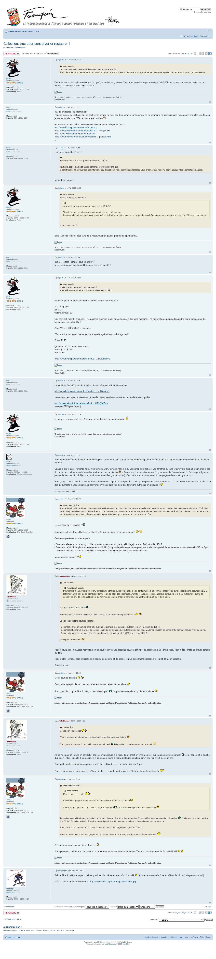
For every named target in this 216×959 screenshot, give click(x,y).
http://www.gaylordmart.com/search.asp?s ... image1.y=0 (82, 130)
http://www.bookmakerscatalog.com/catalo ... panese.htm (83, 136)
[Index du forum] (63, 15)
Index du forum (15, 31)
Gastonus (63, 871)
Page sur (187, 53)
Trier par (113, 907)
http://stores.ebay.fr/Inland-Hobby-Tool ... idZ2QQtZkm (81, 403)
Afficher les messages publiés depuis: (70, 907)
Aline (61, 455)
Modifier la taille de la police (208, 30)
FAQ (184, 36)
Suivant (208, 907)
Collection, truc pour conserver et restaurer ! (36, 43)
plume (61, 60)
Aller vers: (153, 920)
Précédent (9, 907)
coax (61, 107)
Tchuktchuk (64, 576)
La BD (37, 31)
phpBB (96, 942)
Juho (61, 499)
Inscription (194, 36)
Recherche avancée (202, 12)
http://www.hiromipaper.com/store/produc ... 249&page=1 (82, 358)
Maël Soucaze (110, 944)
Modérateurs (20, 47)
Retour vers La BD (13, 919)
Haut (210, 102)
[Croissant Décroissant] (151, 907)
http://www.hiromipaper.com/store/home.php (76, 127)
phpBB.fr (126, 944)
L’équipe (147, 937)
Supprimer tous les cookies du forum (167, 937)
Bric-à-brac (28, 31)
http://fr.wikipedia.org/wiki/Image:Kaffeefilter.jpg (113, 881)
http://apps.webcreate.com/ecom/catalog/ (75, 133)
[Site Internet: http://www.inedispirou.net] (8, 536)
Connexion (206, 36)
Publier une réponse (11, 53)
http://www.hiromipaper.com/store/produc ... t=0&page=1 (82, 391)
